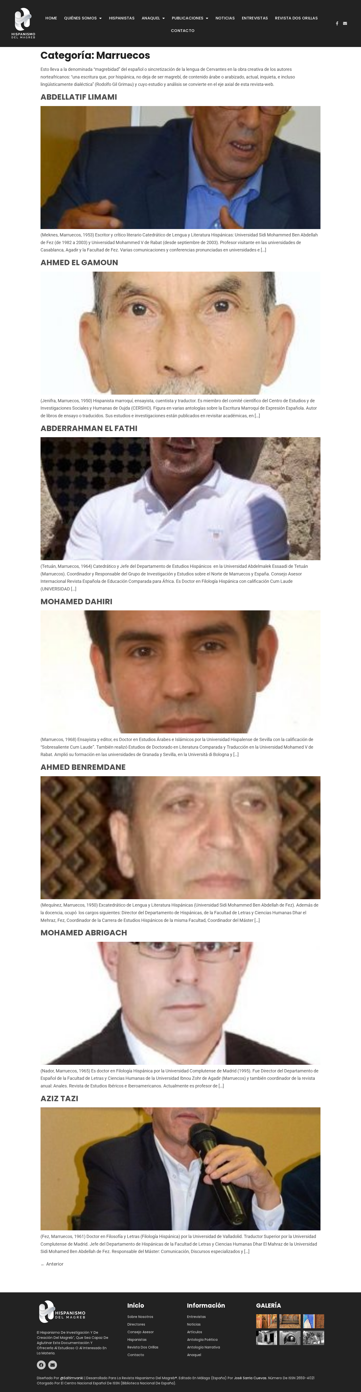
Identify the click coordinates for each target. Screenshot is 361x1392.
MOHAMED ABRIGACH (84, 932)
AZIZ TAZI (59, 1098)
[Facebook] (41, 1365)
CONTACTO (182, 30)
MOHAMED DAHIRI (76, 601)
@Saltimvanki (71, 1378)
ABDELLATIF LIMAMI (79, 96)
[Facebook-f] (337, 23)
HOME (51, 18)
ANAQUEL (151, 18)
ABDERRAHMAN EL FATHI (89, 428)
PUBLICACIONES (187, 18)
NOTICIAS (225, 18)
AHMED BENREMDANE (83, 767)
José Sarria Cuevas (250, 1378)
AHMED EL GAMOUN (79, 262)
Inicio (135, 1305)
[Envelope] (345, 23)
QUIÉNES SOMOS (80, 18)
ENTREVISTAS (255, 18)
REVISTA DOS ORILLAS (296, 18)
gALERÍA (268, 1305)
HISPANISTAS (122, 18)
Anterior (52, 1264)
